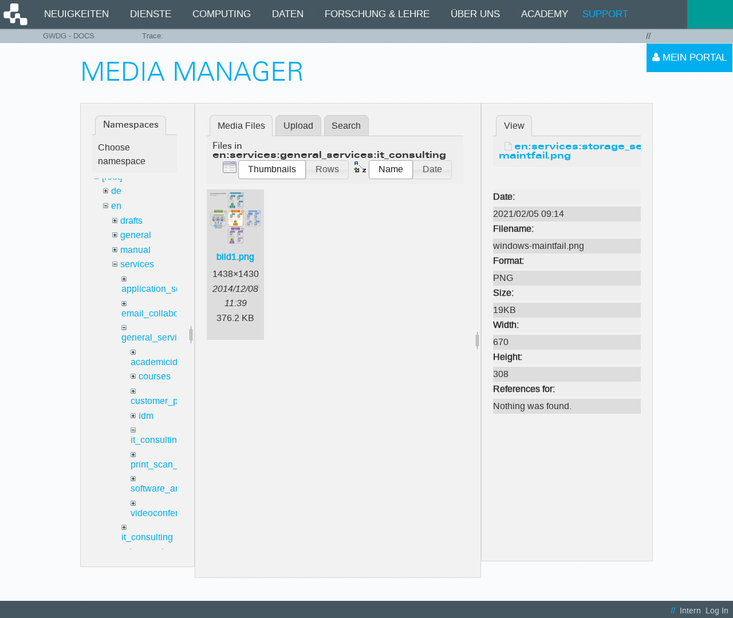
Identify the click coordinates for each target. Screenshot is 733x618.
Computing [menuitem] (221, 14)
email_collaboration (161, 313)
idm (146, 416)
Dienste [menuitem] (150, 14)
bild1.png (235, 257)
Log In (717, 611)
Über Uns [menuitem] (475, 14)
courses (155, 376)
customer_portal (163, 401)
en (116, 206)
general (135, 235)
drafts (131, 220)
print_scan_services (171, 464)
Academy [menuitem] (544, 14)
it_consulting (156, 440)
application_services (163, 289)
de (116, 191)
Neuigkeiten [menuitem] (76, 14)
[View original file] (567, 179)
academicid (154, 362)
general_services (156, 337)
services (137, 264)
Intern (690, 611)
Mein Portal (693, 57)
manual (135, 250)
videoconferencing (168, 513)
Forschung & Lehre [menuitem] (377, 14)
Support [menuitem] (605, 14)
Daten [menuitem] (288, 14)
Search (346, 125)
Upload (298, 125)
